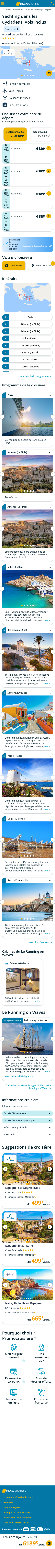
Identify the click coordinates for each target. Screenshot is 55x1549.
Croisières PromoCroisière (14, 9)
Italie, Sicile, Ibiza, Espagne (23, 1303)
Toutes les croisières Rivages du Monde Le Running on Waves (28, 1087)
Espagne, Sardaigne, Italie (22, 1187)
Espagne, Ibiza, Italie (19, 1245)
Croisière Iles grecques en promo (39, 9)
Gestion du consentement (16, 1522)
